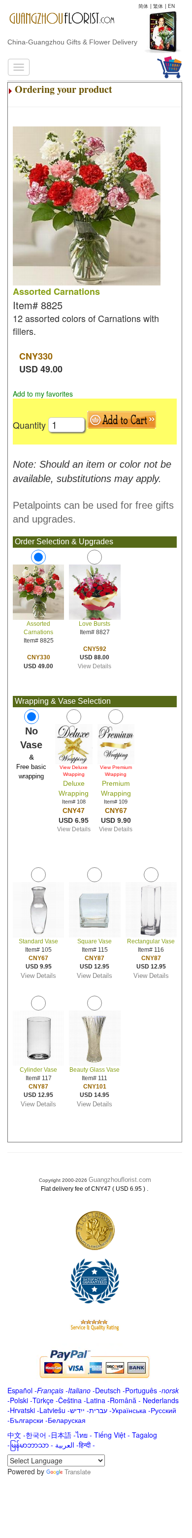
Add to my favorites (43, 394)
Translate (77, 1471)
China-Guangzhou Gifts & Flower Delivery (72, 42)
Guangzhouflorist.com (120, 1179)
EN (171, 5)
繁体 (158, 5)
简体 (143, 5)
